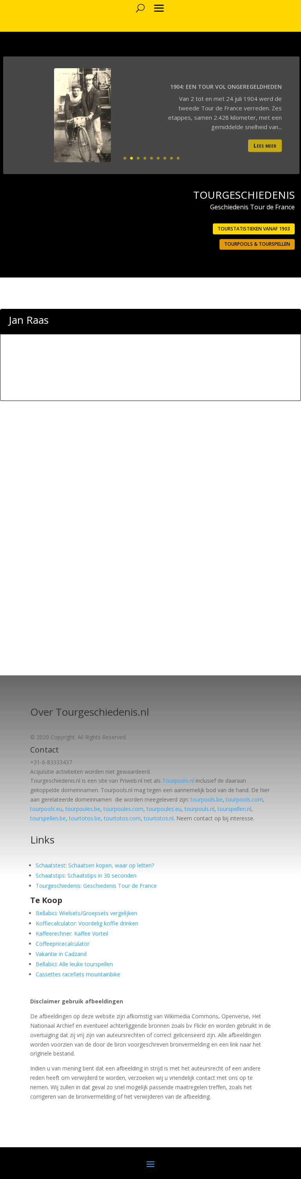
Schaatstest (50, 865)
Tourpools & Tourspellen (257, 244)
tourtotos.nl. (159, 818)
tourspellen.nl (234, 809)
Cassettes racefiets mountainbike (78, 974)
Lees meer (265, 143)
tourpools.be (206, 799)
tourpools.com (244, 799)
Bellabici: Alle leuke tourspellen (74, 964)
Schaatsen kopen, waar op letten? (111, 865)
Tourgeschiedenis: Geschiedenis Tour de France (96, 885)
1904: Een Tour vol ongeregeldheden (226, 84)
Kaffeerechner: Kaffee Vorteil (72, 933)
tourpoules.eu (164, 809)
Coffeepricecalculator (62, 943)
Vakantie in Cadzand (61, 954)
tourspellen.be (48, 818)
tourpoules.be (82, 809)
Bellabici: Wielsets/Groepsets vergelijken (86, 913)
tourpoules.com (123, 809)
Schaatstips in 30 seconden (101, 875)
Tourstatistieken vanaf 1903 (254, 228)
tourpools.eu (46, 809)
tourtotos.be (85, 818)
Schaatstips (50, 875)
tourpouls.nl (199, 809)
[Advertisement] (150, 380)
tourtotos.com (122, 818)
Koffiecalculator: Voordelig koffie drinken (87, 923)
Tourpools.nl (178, 780)
